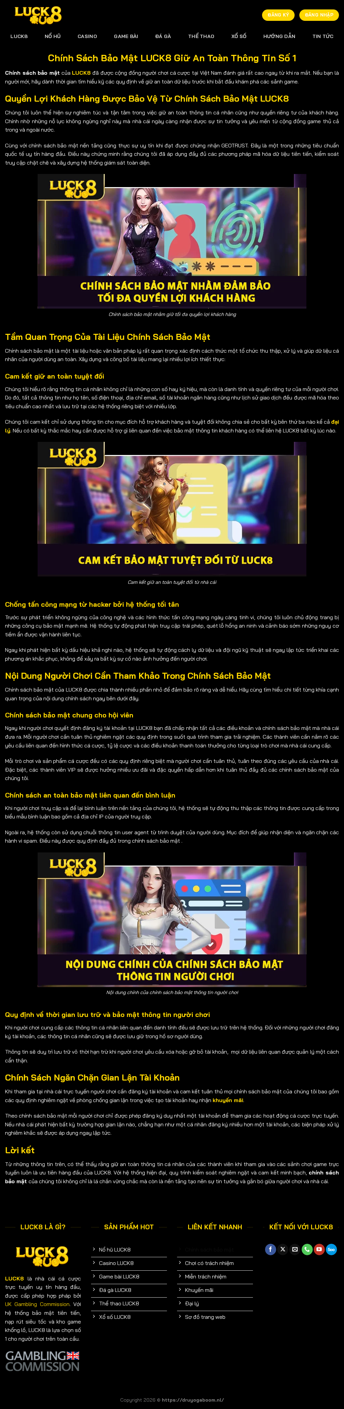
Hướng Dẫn (279, 36)
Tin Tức (323, 36)
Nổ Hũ (52, 36)
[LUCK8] (38, 15)
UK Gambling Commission (37, 1304)
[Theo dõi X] (282, 1249)
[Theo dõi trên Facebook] (270, 1249)
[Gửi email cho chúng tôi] (294, 1249)
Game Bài (126, 36)
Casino (87, 36)
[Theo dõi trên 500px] (331, 1249)
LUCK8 (19, 36)
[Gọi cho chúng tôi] (307, 1249)
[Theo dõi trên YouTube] (319, 1249)
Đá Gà (163, 36)
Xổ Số (238, 36)
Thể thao (201, 36)
